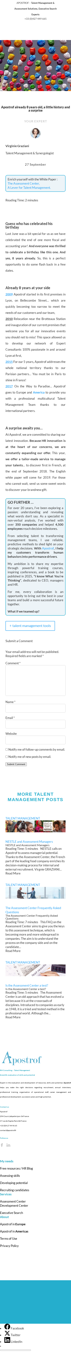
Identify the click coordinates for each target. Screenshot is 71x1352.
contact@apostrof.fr (8, 1130)
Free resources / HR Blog (16, 1168)
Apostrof (48, 548)
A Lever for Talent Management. (29, 187)
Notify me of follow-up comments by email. (36, 749)
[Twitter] (7, 1335)
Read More (13, 873)
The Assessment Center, (24, 183)
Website (11, 733)
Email (10, 718)
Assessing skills (10, 1176)
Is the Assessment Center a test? (26, 985)
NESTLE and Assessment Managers (29, 841)
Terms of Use (8, 1238)
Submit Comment (16, 764)
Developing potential (14, 1183)
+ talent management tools (30, 625)
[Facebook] (7, 1328)
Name (10, 702)
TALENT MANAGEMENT (22, 818)
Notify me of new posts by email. (29, 757)
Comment (13, 663)
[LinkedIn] (7, 1342)
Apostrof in (12, 1224)
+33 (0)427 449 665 (36, 18)
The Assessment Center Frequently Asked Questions (33, 910)
